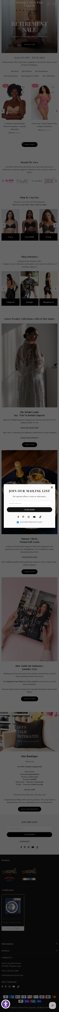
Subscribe (29, 509)
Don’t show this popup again (31, 522)
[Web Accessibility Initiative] (5, 1004)
